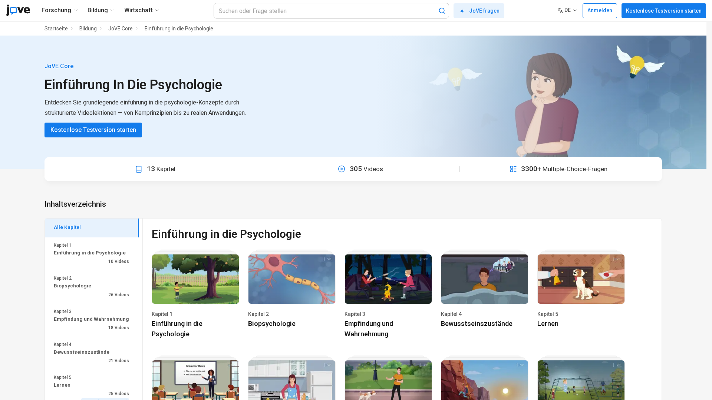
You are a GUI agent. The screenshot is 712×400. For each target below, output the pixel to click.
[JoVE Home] (18, 10)
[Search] (442, 10)
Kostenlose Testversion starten (664, 11)
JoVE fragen (484, 11)
